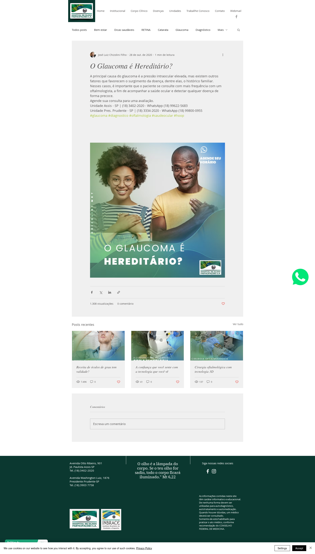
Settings (282, 548)
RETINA (146, 30)
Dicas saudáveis (124, 30)
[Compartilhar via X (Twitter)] (100, 292)
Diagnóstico (203, 30)
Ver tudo (238, 324)
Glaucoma (182, 30)
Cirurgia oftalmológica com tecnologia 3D (213, 369)
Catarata (163, 30)
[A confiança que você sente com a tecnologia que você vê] (157, 345)
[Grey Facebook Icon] (236, 16)
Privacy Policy (144, 548)
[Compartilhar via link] (118, 292)
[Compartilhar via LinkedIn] (109, 292)
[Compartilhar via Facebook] (92, 292)
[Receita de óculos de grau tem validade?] (98, 345)
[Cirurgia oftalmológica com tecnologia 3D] (216, 345)
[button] (238, 29)
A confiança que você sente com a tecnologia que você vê (157, 369)
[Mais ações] (223, 55)
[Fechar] (310, 548)
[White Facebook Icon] (208, 471)
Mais (221, 30)
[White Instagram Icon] (214, 471)
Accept (299, 548)
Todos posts (79, 30)
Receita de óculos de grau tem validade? (96, 369)
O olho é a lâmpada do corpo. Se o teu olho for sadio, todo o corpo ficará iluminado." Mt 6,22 (157, 470)
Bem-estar (100, 30)
